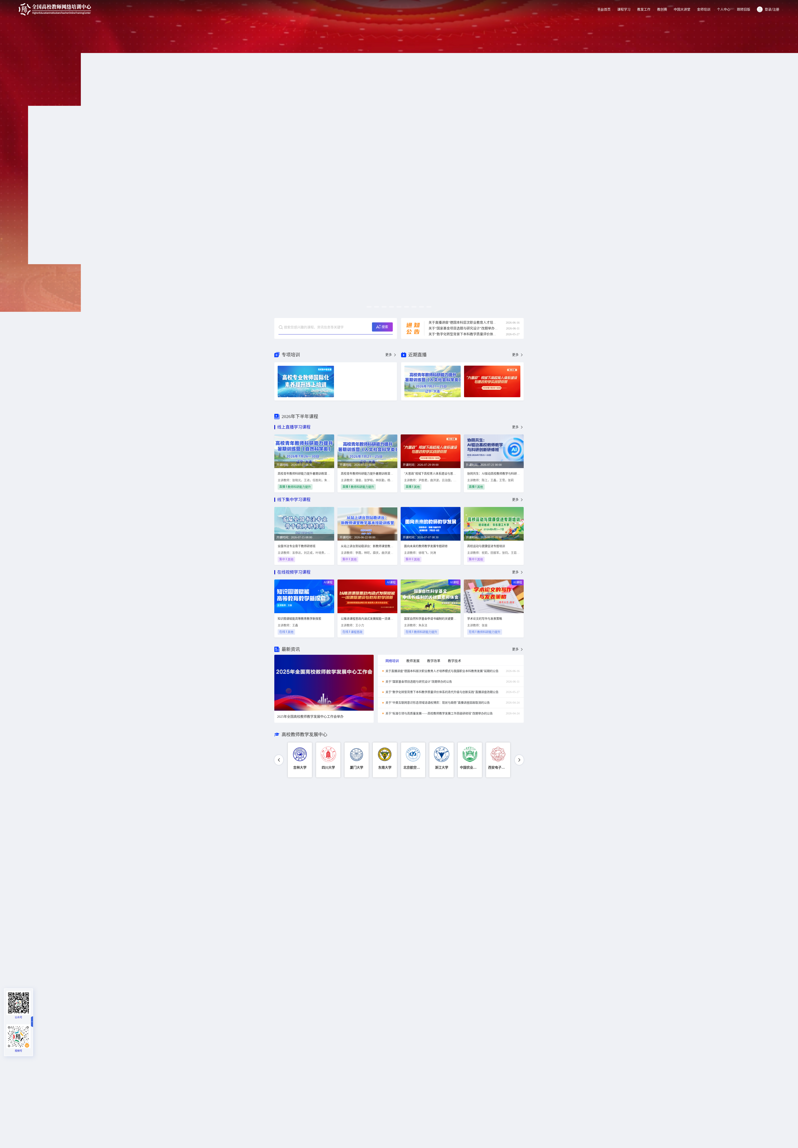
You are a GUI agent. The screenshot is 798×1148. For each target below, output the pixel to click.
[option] (399, 156)
